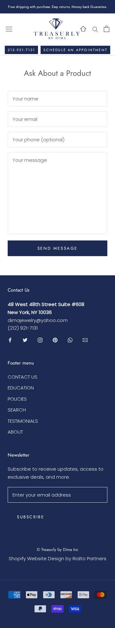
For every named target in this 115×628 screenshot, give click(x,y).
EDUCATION (21, 387)
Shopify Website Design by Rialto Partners (57, 558)
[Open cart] (106, 29)
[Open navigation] (9, 28)
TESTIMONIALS (23, 421)
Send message (57, 248)
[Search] (95, 28)
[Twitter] (25, 340)
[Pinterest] (55, 340)
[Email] (85, 340)
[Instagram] (40, 340)
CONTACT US (22, 376)
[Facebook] (10, 340)
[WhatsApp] (70, 340)
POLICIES (17, 399)
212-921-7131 (21, 49)
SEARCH (17, 409)
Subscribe (30, 517)
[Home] (83, 28)
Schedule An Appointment (75, 49)
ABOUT (15, 431)
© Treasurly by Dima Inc (57, 549)
